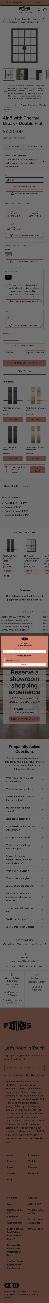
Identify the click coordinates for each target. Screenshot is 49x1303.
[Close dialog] (46, 637)
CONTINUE (24, 664)
